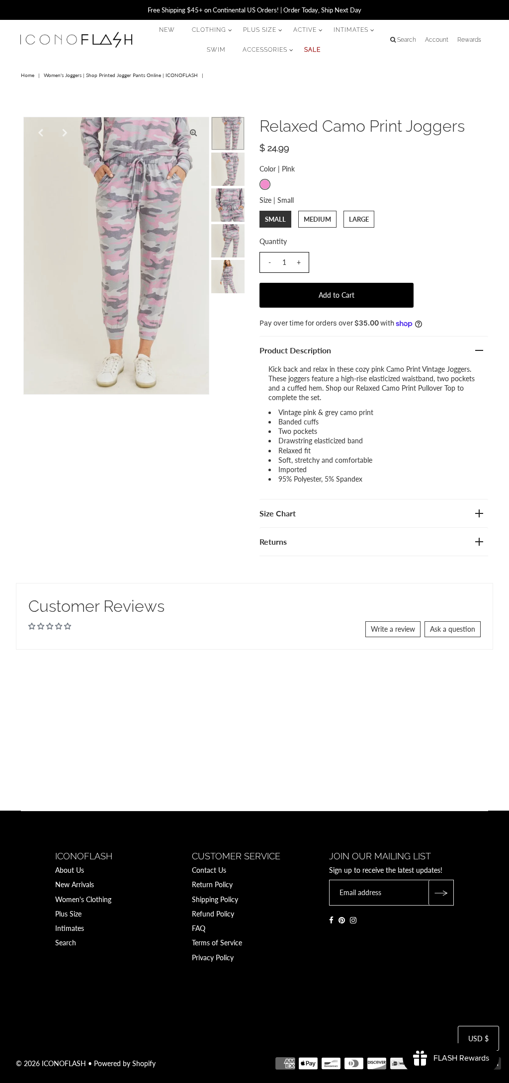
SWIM (216, 49)
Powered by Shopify (125, 1063)
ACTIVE (305, 29)
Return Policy (212, 884)
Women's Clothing (83, 899)
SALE (312, 49)
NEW (167, 29)
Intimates (69, 928)
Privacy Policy (213, 957)
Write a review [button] (393, 629)
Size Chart (277, 513)
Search (65, 942)
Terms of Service (217, 942)
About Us (69, 870)
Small (275, 219)
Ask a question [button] (452, 629)
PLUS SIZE (259, 29)
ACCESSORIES (265, 49)
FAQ (198, 928)
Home (27, 75)
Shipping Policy (215, 899)
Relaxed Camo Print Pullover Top (405, 388)
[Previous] (39, 133)
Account (436, 39)
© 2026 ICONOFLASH (51, 1063)
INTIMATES (351, 29)
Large (359, 219)
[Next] (64, 133)
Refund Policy (213, 914)
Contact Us (209, 870)
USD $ (478, 1038)
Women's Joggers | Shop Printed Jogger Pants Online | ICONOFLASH (121, 75)
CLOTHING (209, 29)
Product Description (295, 350)
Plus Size (68, 914)
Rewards (469, 39)
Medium (317, 219)
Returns (273, 541)
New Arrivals (74, 884)
